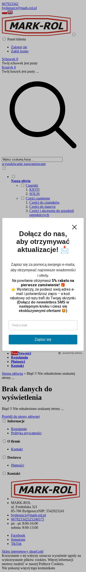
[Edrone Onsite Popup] (43, 286)
